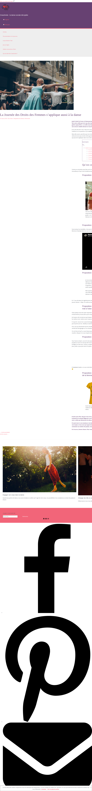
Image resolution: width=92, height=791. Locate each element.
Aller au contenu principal (6, 1)
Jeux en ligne (6, 45)
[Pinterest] (47, 721)
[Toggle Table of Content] (83, 145)
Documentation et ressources (10, 36)
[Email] (48, 519)
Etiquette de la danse (19, 118)
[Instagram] (46, 519)
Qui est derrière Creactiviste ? (10, 53)
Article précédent (5, 432)
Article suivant (4, 434)
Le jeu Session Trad (7, 40)
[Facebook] (43, 519)
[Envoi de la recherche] (19, 516)
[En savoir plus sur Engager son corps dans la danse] (39, 492)
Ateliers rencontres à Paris (9, 49)
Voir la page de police (53, 789)
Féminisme (27, 118)
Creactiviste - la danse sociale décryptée (14, 15)
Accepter (43, 789)
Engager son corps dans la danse (13, 495)
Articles (5, 32)
